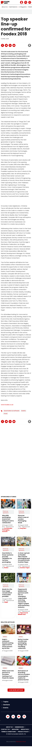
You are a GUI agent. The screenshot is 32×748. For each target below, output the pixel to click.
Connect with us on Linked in (13, 716)
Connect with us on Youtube (19, 716)
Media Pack (25, 729)
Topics (5, 702)
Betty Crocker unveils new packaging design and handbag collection (23, 643)
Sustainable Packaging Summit (7, 529)
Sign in (10, 41)
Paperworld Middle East (23, 613)
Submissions (13, 7)
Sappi (6, 602)
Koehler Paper (25, 568)
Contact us (5, 729)
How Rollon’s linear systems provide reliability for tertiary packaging (7, 557)
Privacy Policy (23, 732)
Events (23, 411)
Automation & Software (11, 411)
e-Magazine (23, 7)
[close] (19, 44)
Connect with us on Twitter (8, 716)
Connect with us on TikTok (16, 720)
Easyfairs (23, 528)
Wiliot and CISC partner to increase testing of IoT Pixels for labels (8, 674)
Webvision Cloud (21, 741)
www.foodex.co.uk (7, 405)
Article (5, 636)
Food (5, 413)
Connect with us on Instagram (24, 716)
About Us (5, 7)
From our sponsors (5, 512)
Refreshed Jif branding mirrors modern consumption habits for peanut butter (24, 675)
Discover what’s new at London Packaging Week (23, 519)
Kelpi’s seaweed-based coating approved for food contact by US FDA (7, 643)
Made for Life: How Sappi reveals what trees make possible (7, 592)
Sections (6, 705)
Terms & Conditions (8, 732)
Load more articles (16, 690)
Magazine (15, 729)
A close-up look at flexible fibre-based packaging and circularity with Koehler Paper (24, 557)
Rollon (6, 568)
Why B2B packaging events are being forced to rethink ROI (8, 519)
